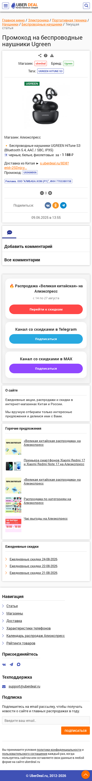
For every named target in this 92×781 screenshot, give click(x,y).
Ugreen (68, 63)
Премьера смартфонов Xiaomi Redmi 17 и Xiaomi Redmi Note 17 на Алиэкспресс (54, 462)
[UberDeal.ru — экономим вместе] (24, 6)
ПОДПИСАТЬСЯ (75, 731)
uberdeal (41, 63)
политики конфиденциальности (59, 750)
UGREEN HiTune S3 (50, 71)
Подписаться (46, 339)
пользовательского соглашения (24, 754)
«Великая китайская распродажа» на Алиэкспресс (52, 442)
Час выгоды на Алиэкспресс (46, 518)
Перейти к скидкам (46, 309)
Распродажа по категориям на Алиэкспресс (47, 501)
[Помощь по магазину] (45, 55)
